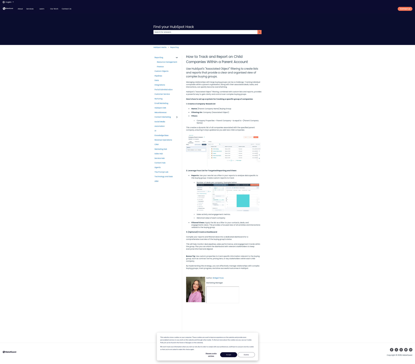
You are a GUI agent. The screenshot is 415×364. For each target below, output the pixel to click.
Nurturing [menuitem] (158, 98)
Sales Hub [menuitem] (159, 153)
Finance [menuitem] (160, 66)
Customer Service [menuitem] (162, 94)
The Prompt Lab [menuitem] (161, 172)
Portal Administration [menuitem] (164, 89)
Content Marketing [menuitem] (163, 117)
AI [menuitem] (155, 130)
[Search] (259, 32)
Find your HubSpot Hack (173, 26)
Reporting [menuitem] (159, 57)
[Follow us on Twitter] (396, 349)
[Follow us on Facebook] (391, 349)
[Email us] (410, 349)
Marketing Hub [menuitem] (161, 149)
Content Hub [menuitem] (160, 163)
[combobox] (205, 32)
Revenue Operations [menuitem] (163, 140)
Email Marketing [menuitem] (161, 103)
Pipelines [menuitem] (158, 76)
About (20, 9)
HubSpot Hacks (159, 47)
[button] (177, 57)
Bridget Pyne (218, 278)
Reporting (174, 47)
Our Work (54, 9)
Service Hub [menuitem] (160, 158)
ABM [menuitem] (156, 181)
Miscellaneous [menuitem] (160, 112)
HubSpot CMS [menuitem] (160, 108)
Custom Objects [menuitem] (161, 71)
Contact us (405, 9)
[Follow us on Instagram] (401, 349)
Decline (246, 355)
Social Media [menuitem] (160, 121)
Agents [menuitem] (158, 167)
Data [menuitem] (157, 80)
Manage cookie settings (211, 354)
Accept (228, 355)
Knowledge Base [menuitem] (161, 135)
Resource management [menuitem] (167, 62)
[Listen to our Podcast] (406, 349)
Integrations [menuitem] (160, 85)
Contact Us (66, 9)
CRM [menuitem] (156, 144)
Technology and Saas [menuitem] (164, 176)
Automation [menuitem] (160, 126)
